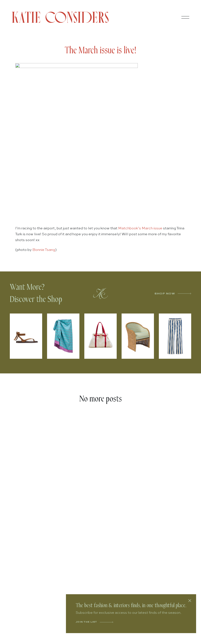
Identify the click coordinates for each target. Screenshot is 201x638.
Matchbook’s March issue (140, 228)
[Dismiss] (189, 600)
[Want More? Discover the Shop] (100, 293)
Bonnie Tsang (43, 250)
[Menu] (185, 17)
